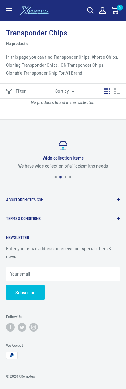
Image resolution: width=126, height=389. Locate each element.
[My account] (102, 10)
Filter (21, 91)
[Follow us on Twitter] (22, 327)
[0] (115, 10)
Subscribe (25, 292)
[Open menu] (9, 10)
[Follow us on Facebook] (10, 327)
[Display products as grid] (107, 91)
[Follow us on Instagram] (33, 327)
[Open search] (90, 10)
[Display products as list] (117, 91)
